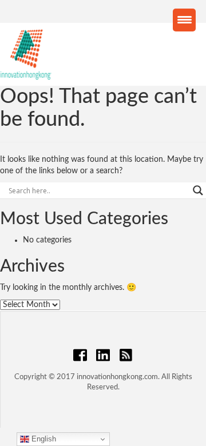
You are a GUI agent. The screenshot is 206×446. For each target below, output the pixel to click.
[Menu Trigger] (184, 20)
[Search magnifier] (198, 190)
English (42, 439)
